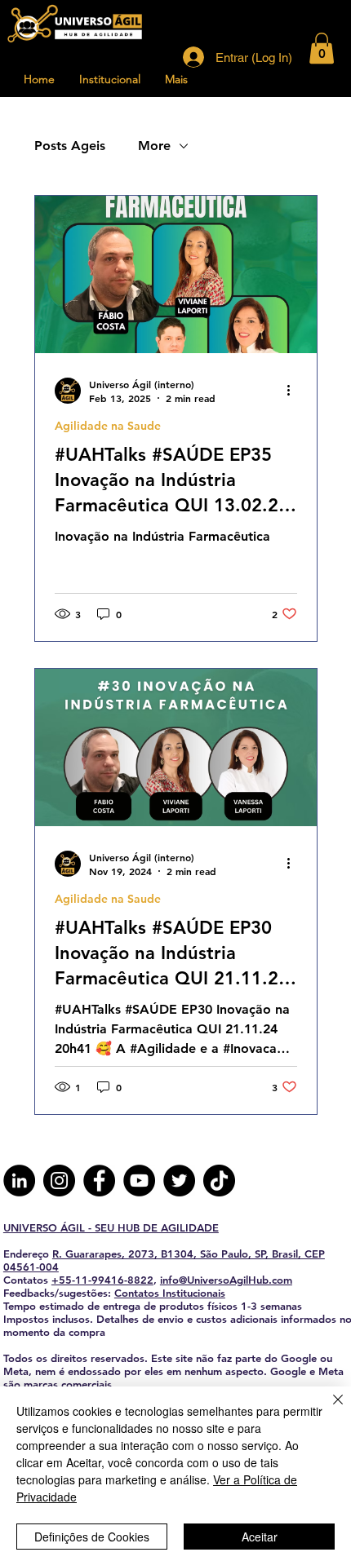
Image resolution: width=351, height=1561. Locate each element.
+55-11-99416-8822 (102, 1279)
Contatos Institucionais (169, 1292)
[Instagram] (59, 1180)
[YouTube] (139, 1180)
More (154, 145)
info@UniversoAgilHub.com (226, 1279)
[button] (322, 48)
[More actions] (294, 390)
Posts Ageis (69, 145)
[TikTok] (219, 1180)
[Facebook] (99, 1180)
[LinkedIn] (19, 1180)
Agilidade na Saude (108, 426)
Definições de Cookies (91, 1536)
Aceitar (260, 1536)
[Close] (328, 1409)
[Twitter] (179, 1180)
